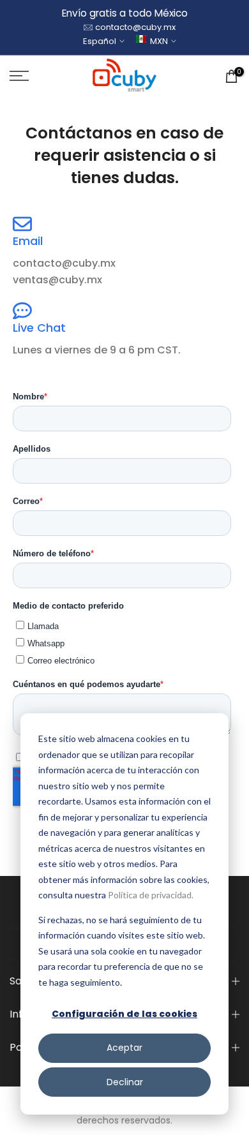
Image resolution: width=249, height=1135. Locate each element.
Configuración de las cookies (124, 1013)
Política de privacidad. (150, 894)
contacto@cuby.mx (135, 27)
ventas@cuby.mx (57, 279)
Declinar (125, 1082)
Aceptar (124, 1047)
